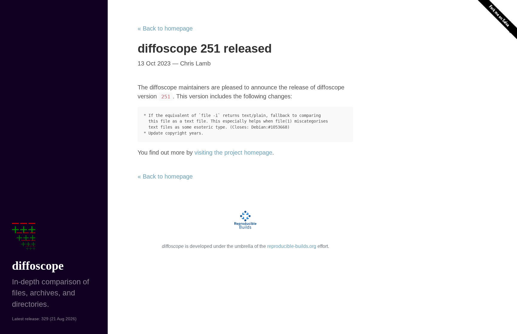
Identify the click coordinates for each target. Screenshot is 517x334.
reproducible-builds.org (291, 246)
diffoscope (38, 265)
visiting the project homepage (233, 152)
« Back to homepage (165, 28)
